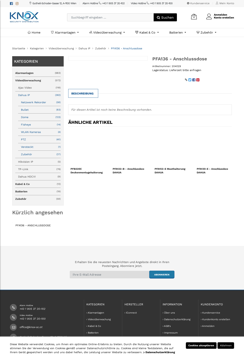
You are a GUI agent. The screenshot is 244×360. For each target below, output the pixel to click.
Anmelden (220, 14)
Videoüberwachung (107, 32)
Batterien (176, 32)
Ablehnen (226, 345)
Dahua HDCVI (39, 176)
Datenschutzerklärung (160, 352)
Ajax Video (39, 87)
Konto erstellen (224, 17)
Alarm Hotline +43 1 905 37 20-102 (103, 3)
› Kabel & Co (93, 326)
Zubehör (207, 32)
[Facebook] (11, 4)
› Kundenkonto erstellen (215, 319)
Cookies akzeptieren (201, 345)
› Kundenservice (210, 312)
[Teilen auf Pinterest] (197, 79)
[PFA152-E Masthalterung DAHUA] (171, 147)
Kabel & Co (147, 32)
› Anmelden (207, 326)
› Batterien (92, 332)
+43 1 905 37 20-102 (32, 308)
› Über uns (169, 312)
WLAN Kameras (41, 132)
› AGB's (167, 326)
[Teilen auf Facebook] (193, 79)
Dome (41, 117)
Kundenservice (199, 3)
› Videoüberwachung (98, 319)
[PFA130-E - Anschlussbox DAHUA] (213, 147)
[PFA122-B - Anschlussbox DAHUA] (129, 147)
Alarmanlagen (65, 32)
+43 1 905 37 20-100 (33, 318)
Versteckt (41, 146)
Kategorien (37, 48)
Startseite (18, 48)
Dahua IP (84, 48)
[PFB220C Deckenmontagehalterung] (87, 147)
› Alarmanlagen (95, 312)
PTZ (41, 139)
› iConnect (130, 312)
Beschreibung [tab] (82, 93)
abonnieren (161, 274)
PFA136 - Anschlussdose (33, 225)
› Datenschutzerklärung (176, 319)
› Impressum (170, 332)
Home (35, 32)
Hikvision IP (39, 161)
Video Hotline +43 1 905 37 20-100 (152, 3)
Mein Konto (226, 3)
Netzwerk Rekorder (41, 102)
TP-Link (39, 169)
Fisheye (41, 124)
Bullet (41, 109)
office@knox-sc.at (31, 327)
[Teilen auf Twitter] (189, 79)
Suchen (167, 17)
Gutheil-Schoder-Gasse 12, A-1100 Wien (54, 3)
